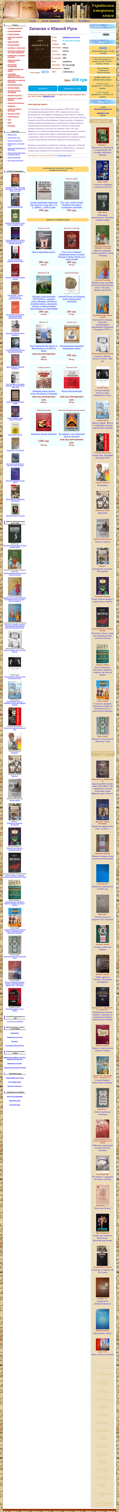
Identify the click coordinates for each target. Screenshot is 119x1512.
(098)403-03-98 (48, 96)
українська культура (71, 37)
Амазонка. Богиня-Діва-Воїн (44, 434)
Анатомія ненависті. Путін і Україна (15, 1009)
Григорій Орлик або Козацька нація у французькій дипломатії (71, 298)
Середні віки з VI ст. (14, 138)
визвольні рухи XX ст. (15, 95)
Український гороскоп (15, 435)
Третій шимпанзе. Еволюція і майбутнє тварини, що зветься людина (15, 903)
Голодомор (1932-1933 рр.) (15, 1045)
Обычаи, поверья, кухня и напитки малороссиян (102, 857)
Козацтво (15, 1041)
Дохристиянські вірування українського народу (72, 347)
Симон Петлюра (14, 1105)
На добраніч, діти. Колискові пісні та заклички (72, 435)
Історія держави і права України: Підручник (15, 419)
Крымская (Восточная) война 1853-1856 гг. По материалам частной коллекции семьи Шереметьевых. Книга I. (103, 789)
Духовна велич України (15, 207)
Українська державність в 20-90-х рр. (102, 887)
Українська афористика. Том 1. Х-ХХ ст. (102, 827)
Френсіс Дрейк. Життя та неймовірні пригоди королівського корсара (15, 703)
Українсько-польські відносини (14, 1067)
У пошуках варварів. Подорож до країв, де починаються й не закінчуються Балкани (14, 931)
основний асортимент (15, 28)
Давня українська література (102, 1113)
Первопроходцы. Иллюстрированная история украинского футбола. (15, 350)
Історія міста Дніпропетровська (102, 1302)
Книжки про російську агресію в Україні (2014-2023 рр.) (15, 1058)
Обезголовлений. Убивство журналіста (15, 367)
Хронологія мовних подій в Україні (15, 402)
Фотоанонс (11, 126)
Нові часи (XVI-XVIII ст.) (15, 141)
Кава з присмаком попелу (43, 252)
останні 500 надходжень (15, 1021)
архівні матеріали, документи (14, 61)
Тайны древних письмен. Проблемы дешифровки (103, 979)
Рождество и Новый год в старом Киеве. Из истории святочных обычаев (102, 151)
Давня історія (12, 135)
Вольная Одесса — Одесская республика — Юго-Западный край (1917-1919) (15, 189)
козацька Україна (13, 45)
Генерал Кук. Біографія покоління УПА (15, 728)
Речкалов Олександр (15, 1086)
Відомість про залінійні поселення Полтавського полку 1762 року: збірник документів (14, 599)
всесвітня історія (13, 114)
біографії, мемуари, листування (14, 91)
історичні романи (13, 34)
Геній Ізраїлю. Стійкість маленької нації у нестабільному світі (15, 297)
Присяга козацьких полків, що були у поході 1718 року (14, 574)
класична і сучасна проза (16, 48)
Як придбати (84, 21)
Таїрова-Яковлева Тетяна (15, 1078)
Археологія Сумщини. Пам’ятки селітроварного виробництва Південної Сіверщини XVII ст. (14, 626)
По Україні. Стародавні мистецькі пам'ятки (102, 1178)
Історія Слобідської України (102, 948)
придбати (42, 88)
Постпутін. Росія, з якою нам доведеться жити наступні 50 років (14, 876)
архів (9, 123)
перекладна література (16, 103)
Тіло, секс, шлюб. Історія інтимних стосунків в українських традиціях (71, 204)
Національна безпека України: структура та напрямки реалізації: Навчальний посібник (102, 1016)
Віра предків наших (102, 1333)
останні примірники (14, 31)
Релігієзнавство (13, 117)
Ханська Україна (14, 800)
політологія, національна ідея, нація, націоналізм (16, 51)
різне (9, 120)
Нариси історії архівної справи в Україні (102, 1049)
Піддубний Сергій (15, 1082)
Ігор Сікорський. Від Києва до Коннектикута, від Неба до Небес (43, 348)
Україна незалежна (14, 157)
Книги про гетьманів (15, 1063)
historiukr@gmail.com (103, 109)
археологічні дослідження (12, 65)
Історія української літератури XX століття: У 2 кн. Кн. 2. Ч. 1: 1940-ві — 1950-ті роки (43, 204)
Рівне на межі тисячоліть (102, 1354)
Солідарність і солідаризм (15, 450)
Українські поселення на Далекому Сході (14, 957)
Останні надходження (51, 21)
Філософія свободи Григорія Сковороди (15, 334)
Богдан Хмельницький (14, 1096)
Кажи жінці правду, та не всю (15, 516)
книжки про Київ (13, 42)
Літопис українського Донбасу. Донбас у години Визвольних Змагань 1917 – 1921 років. (15, 983)
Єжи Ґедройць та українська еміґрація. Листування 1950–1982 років (15, 385)
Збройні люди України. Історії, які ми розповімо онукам (15, 224)
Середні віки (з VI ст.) (65, 155)
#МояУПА (14, 776)
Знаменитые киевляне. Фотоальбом (14, 824)
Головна (32, 21)
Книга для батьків (102, 1208)
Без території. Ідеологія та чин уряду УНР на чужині (15, 464)
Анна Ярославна (14, 1100)
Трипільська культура (14, 1037)
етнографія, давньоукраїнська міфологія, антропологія (16, 75)
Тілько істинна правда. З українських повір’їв (15, 849)
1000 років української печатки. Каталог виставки (102, 1147)
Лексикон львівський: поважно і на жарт (15, 278)
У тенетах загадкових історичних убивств (102, 185)
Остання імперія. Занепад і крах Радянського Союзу (14, 677)
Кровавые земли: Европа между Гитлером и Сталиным (44, 392)
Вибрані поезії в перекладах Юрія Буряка (15, 500)
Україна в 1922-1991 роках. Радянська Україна (16, 153)
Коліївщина (14, 753)
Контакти (72, 21)
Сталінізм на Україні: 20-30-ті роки (102, 1271)
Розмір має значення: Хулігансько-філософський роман (102, 1238)
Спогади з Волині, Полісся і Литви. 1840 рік (14, 651)
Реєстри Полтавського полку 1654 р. (15, 481)
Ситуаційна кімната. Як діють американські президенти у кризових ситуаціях (15, 241)
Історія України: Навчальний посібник (102, 1081)
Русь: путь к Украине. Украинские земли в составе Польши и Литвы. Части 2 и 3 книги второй (71, 255)
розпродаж (11, 106)
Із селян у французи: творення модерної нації (15, 260)
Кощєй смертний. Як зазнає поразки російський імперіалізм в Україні (15, 316)
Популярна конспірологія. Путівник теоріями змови (14, 546)
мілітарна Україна (14, 88)
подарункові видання (15, 85)
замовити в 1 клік (72, 88)
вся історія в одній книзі (15, 160)
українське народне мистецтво (14, 110)
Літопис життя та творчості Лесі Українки (102, 918)
